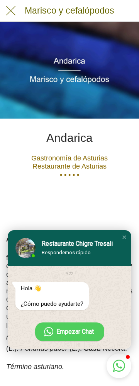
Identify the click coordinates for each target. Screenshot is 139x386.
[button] (124, 237)
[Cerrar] (10, 11)
